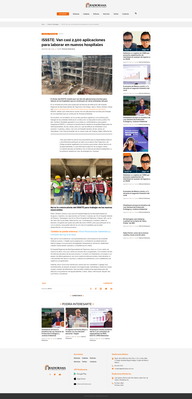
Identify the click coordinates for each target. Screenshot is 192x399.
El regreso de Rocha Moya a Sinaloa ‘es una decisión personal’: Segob (77, 332)
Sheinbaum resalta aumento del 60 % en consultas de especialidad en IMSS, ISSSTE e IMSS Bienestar (101, 333)
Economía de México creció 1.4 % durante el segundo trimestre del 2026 (136, 88)
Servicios (77, 361)
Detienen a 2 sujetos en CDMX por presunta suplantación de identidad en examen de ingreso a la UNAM (136, 56)
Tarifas (84, 361)
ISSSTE (50, 288)
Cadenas (85, 358)
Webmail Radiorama (84, 384)
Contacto (93, 361)
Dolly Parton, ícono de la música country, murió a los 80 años (135, 234)
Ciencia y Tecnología (52, 24)
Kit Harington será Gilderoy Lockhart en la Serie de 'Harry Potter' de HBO (134, 221)
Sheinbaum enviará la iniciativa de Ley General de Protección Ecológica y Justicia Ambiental (53, 333)
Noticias (93, 358)
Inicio (43, 24)
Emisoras (77, 358)
